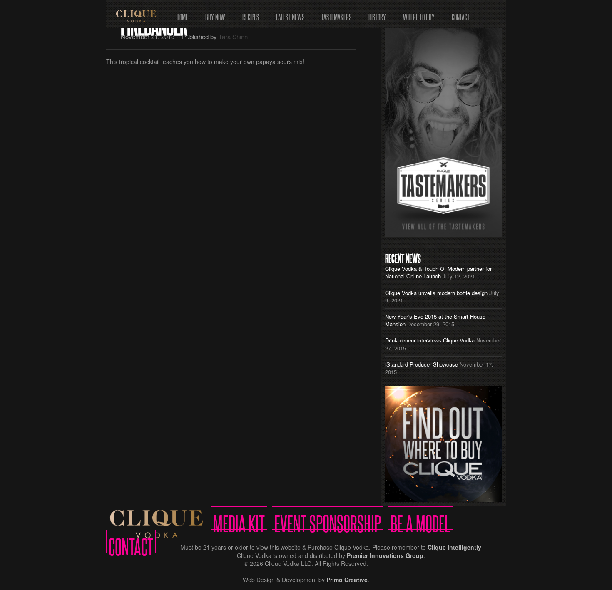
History (377, 14)
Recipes (250, 14)
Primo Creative (347, 579)
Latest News (290, 14)
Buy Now (215, 14)
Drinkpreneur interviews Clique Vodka (430, 340)
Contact (461, 14)
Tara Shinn (233, 36)
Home (182, 14)
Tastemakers (336, 14)
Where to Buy (419, 14)
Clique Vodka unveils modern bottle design (436, 293)
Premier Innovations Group (385, 555)
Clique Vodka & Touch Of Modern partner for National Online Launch (438, 272)
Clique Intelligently (454, 547)
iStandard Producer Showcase (421, 364)
